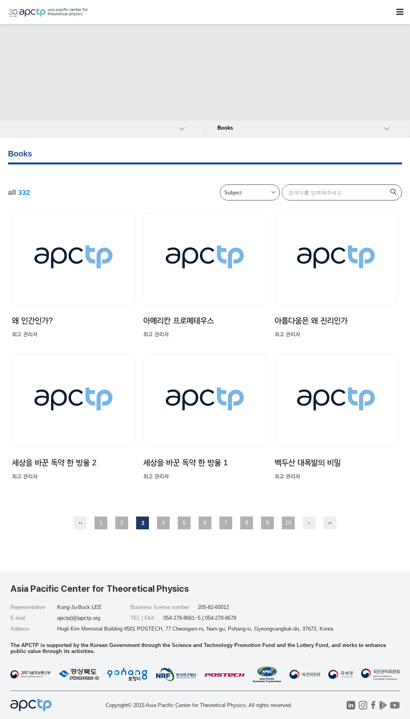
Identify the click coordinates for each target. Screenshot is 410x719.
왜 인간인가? (32, 320)
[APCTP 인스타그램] (363, 705)
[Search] (394, 192)
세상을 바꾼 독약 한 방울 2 (54, 462)
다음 (309, 523)
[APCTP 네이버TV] (383, 705)
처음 (80, 523)
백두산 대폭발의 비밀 (308, 462)
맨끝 (330, 523)
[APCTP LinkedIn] (351, 705)
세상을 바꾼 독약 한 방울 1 (185, 462)
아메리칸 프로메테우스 (178, 320)
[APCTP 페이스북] (373, 705)
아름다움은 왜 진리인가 (311, 320)
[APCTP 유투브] (395, 705)
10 (288, 522)
